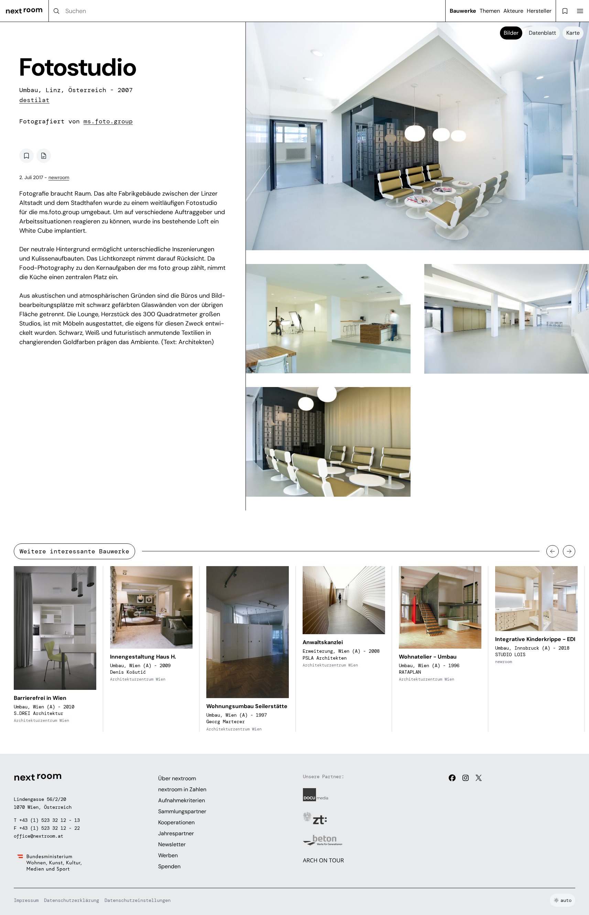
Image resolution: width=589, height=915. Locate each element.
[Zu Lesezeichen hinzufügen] (26, 155)
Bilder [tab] (511, 32)
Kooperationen (176, 822)
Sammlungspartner (182, 811)
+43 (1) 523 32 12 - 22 (49, 828)
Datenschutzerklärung (71, 900)
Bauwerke (463, 10)
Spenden (169, 866)
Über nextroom (177, 778)
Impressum (26, 900)
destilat (34, 100)
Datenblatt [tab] (542, 32)
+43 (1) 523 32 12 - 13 (49, 820)
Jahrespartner (176, 833)
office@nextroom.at (38, 836)
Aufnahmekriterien (181, 800)
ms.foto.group (108, 121)
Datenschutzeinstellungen (138, 900)
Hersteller (539, 10)
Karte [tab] (573, 32)
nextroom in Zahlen (182, 789)
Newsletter (172, 844)
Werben (168, 855)
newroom (58, 177)
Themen (490, 10)
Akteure (513, 10)
